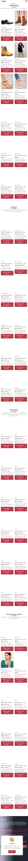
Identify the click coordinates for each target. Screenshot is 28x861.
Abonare (22, 846)
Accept (11, 851)
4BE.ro (24, 852)
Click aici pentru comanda (6, 38)
